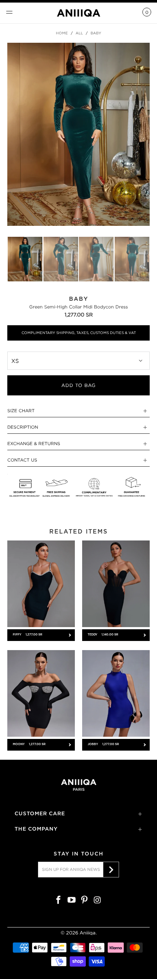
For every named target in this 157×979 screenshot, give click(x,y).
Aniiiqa (88, 933)
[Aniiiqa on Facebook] (58, 900)
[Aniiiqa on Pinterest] (84, 900)
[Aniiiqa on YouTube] (71, 900)
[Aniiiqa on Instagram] (97, 900)
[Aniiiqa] (78, 13)
